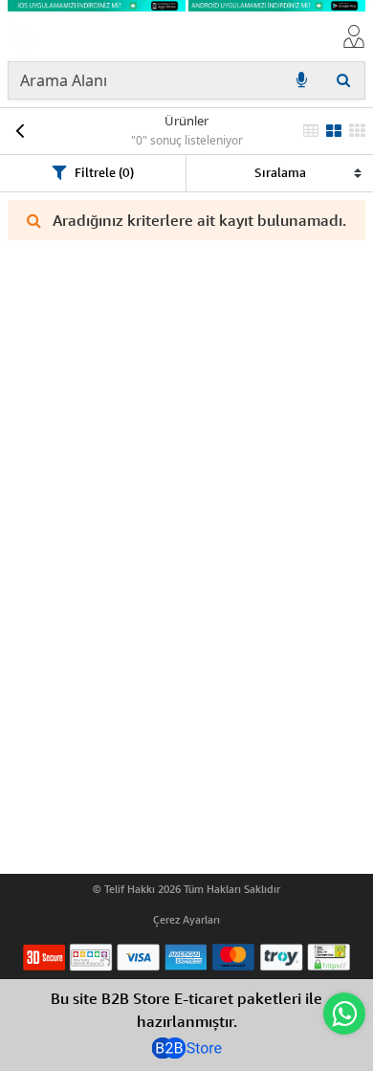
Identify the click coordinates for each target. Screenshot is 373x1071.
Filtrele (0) (104, 172)
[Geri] (19, 131)
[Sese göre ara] (301, 80)
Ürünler (186, 120)
